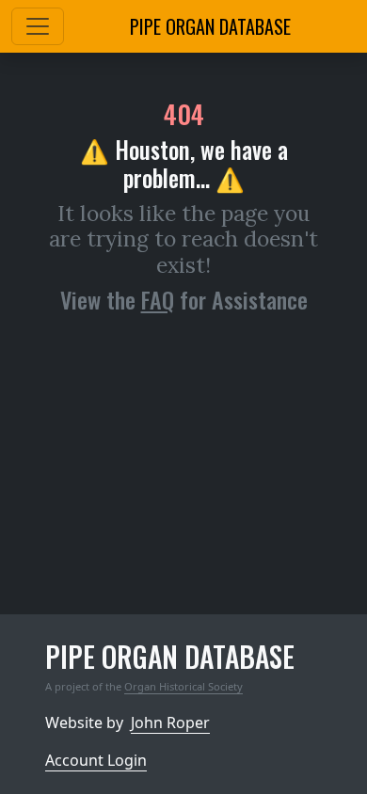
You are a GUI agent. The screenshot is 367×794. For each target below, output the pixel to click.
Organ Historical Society (183, 686)
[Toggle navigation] (37, 26)
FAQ (157, 299)
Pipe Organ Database (210, 26)
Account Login (96, 760)
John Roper (170, 722)
